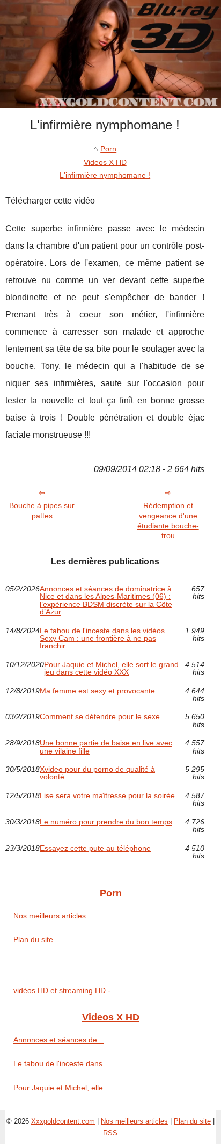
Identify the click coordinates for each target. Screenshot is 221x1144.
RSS (110, 1133)
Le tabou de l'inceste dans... (61, 1063)
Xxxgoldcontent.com (63, 1121)
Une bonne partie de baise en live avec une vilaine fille (106, 747)
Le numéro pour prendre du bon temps (106, 822)
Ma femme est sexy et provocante (97, 691)
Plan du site (33, 939)
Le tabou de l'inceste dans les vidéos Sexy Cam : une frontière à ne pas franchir (102, 638)
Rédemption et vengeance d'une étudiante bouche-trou (168, 520)
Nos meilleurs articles (49, 915)
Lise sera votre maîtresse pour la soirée (107, 796)
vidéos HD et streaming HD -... (65, 990)
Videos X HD (105, 162)
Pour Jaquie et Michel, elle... (61, 1087)
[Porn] (110, 54)
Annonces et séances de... (58, 1040)
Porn (108, 148)
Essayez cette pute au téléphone (95, 848)
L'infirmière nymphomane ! (105, 175)
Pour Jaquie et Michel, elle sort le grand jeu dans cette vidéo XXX (111, 668)
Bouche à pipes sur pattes (42, 510)
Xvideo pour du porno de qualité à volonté (97, 773)
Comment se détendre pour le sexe (100, 717)
